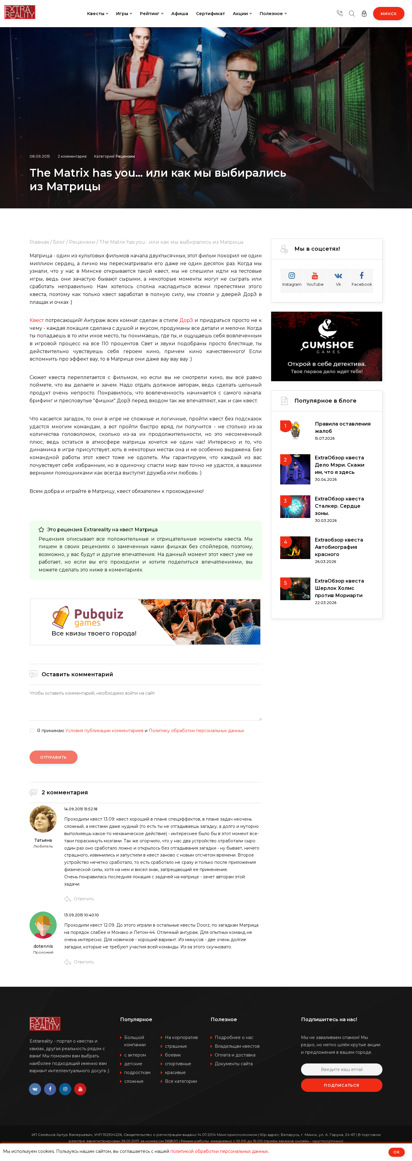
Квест (37, 320)
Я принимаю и (140, 730)
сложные (134, 1081)
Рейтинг (150, 13)
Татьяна (43, 840)
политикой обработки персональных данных (219, 1151)
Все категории (181, 1081)
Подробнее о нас (234, 1037)
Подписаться (341, 1085)
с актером (135, 1055)
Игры (122, 13)
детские (133, 1063)
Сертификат (210, 13)
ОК (396, 1152)
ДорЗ (187, 320)
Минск (389, 13)
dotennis (43, 946)
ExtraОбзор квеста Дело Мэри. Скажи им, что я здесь (339, 465)
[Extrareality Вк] (35, 1089)
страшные (176, 1046)
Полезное (271, 13)
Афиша (179, 13)
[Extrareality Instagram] (65, 1089)
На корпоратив (181, 1037)
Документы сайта (234, 1063)
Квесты (95, 13)
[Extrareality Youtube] (80, 1089)
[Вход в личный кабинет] (364, 14)
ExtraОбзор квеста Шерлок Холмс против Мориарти (339, 588)
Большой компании (135, 1041)
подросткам (137, 1072)
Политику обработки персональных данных (196, 730)
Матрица (146, 529)
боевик (173, 1055)
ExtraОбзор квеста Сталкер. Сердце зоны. (339, 506)
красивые (175, 1072)
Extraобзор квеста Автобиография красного (339, 547)
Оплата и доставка (235, 1055)
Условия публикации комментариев (104, 730)
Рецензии (125, 156)
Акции (240, 13)
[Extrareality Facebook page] (50, 1089)
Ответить (84, 899)
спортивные (178, 1063)
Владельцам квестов (237, 1046)
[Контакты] (340, 13)
